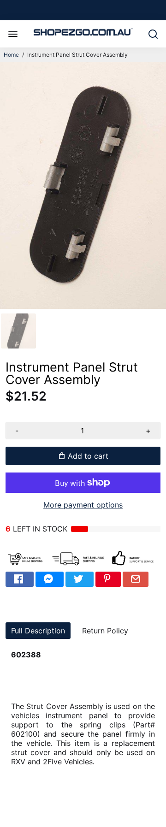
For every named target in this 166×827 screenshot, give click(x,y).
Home (11, 54)
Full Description (38, 630)
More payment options (83, 504)
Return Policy (105, 630)
